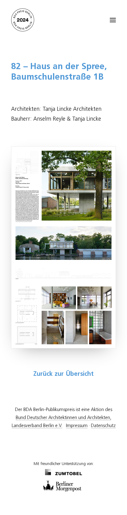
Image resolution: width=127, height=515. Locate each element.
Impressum (77, 425)
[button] (113, 20)
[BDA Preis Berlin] (63, 19)
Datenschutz (103, 425)
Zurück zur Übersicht (63, 374)
